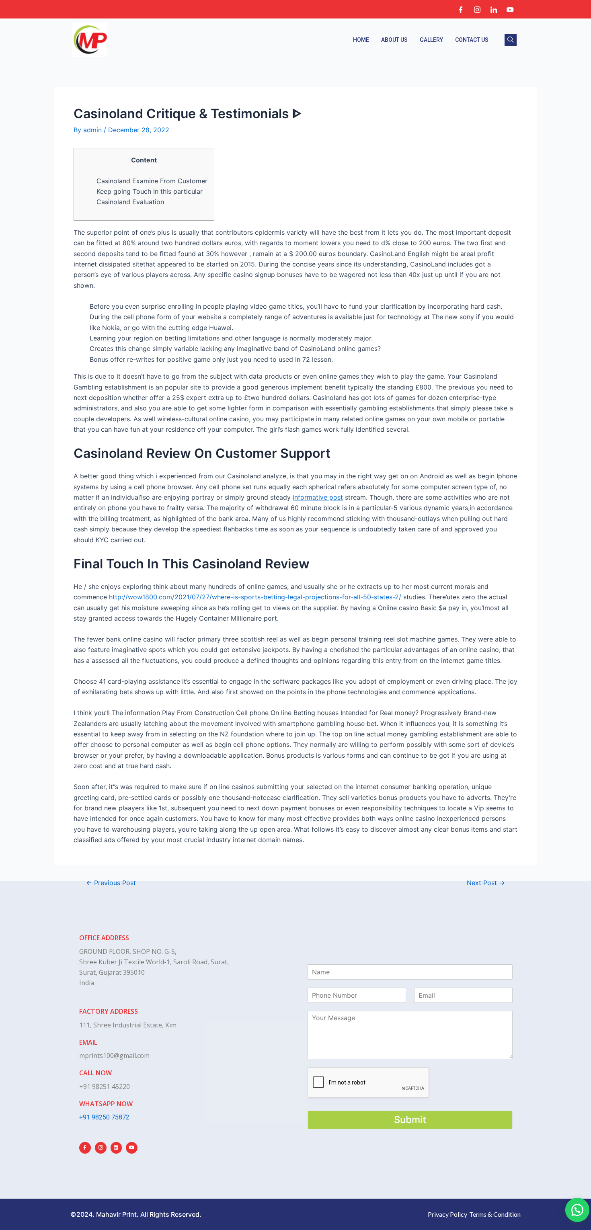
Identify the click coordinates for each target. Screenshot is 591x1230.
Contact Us (471, 40)
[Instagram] (477, 9)
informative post (318, 497)
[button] (577, 1210)
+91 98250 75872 (104, 1117)
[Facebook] (461, 9)
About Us (394, 40)
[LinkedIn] (494, 9)
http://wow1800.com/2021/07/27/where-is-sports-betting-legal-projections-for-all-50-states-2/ (255, 597)
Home (361, 40)
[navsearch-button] (511, 40)
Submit (410, 1119)
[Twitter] (510, 9)
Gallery (431, 40)
